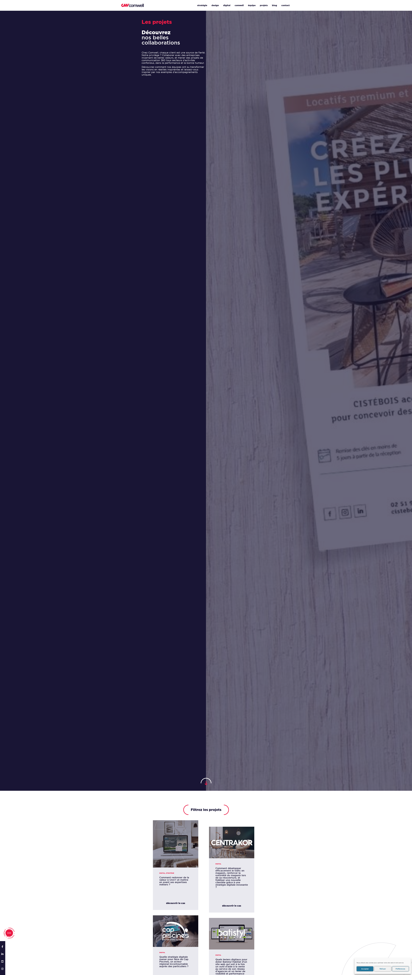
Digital (226, 5)
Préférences (400, 969)
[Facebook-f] (2, 946)
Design (215, 5)
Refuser (383, 969)
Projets (264, 5)
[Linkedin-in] (2, 954)
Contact (285, 5)
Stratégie (202, 5)
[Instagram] (2, 969)
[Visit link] (175, 865)
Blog (274, 5)
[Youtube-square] (2, 961)
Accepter (365, 969)
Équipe (252, 5)
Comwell (239, 5)
